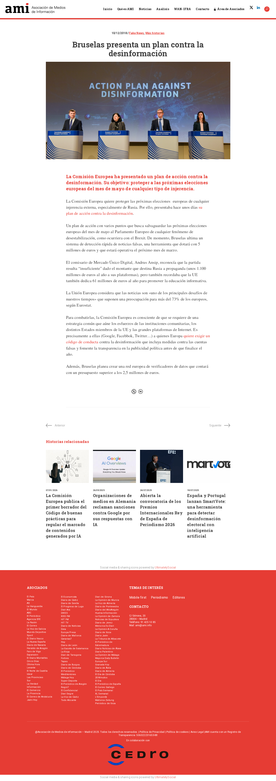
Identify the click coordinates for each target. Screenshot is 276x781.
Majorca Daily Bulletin (107, 658)
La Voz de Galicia (36, 629)
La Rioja (65, 651)
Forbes (65, 658)
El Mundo (32, 609)
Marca (30, 600)
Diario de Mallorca (71, 635)
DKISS (64, 613)
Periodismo (159, 597)
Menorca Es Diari (104, 626)
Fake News (136, 33)
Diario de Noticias (71, 626)
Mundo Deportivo (36, 632)
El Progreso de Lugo (72, 606)
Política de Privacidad (152, 732)
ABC (29, 612)
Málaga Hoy (67, 677)
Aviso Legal (197, 732)
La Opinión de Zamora (107, 616)
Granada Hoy (102, 664)
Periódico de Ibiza (105, 703)
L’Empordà (101, 697)
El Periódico (33, 616)
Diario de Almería (104, 671)
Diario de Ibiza (103, 632)
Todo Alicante (68, 700)
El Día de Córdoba (105, 674)
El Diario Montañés (37, 658)
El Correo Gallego (104, 687)
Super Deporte (69, 680)
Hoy (63, 642)
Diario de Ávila (103, 668)
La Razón (32, 622)
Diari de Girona (103, 597)
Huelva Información (106, 613)
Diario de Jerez (103, 622)
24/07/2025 (146, 490)
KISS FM (65, 616)
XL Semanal (101, 693)
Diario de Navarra (36, 645)
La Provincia (33, 693)
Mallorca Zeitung (104, 700)
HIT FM (65, 619)
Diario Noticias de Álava (108, 648)
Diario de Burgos (70, 664)
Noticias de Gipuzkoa (107, 619)
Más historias (155, 33)
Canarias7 (66, 639)
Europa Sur (101, 661)
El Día (98, 680)
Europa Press (68, 632)
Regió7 (65, 687)
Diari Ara (65, 609)
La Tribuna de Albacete (108, 639)
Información (34, 687)
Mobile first (137, 597)
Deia (63, 629)
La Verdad (32, 684)
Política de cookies (177, 732)
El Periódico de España (108, 684)
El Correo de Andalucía (39, 696)
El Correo (32, 625)
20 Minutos (101, 677)
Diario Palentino (104, 651)
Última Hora (33, 664)
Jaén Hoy (32, 700)
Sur (29, 680)
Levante (31, 667)
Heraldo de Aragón (37, 648)
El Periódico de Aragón (74, 684)
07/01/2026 (52, 490)
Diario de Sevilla (70, 603)
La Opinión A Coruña (106, 629)
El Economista (69, 597)
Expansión (32, 654)
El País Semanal (104, 690)
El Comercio (33, 690)
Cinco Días (33, 661)
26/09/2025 (99, 490)
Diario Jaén (101, 635)
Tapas (64, 661)
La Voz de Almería (105, 603)
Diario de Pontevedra (107, 606)
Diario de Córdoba (71, 668)
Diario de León (69, 645)
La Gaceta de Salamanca (74, 648)
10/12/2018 (119, 33)
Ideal (29, 674)
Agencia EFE (33, 619)
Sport (30, 635)
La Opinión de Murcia (107, 600)
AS (28, 603)
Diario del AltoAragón (107, 609)
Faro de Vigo (34, 651)
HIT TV (64, 622)
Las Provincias (35, 677)
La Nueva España (36, 642)
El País (30, 596)
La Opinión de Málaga (107, 655)
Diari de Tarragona (71, 655)
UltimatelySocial (165, 567)
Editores (179, 597)
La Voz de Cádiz (70, 697)
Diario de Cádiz (69, 600)
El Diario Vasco (35, 638)
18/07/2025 (193, 490)
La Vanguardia (35, 606)
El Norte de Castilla (37, 671)
